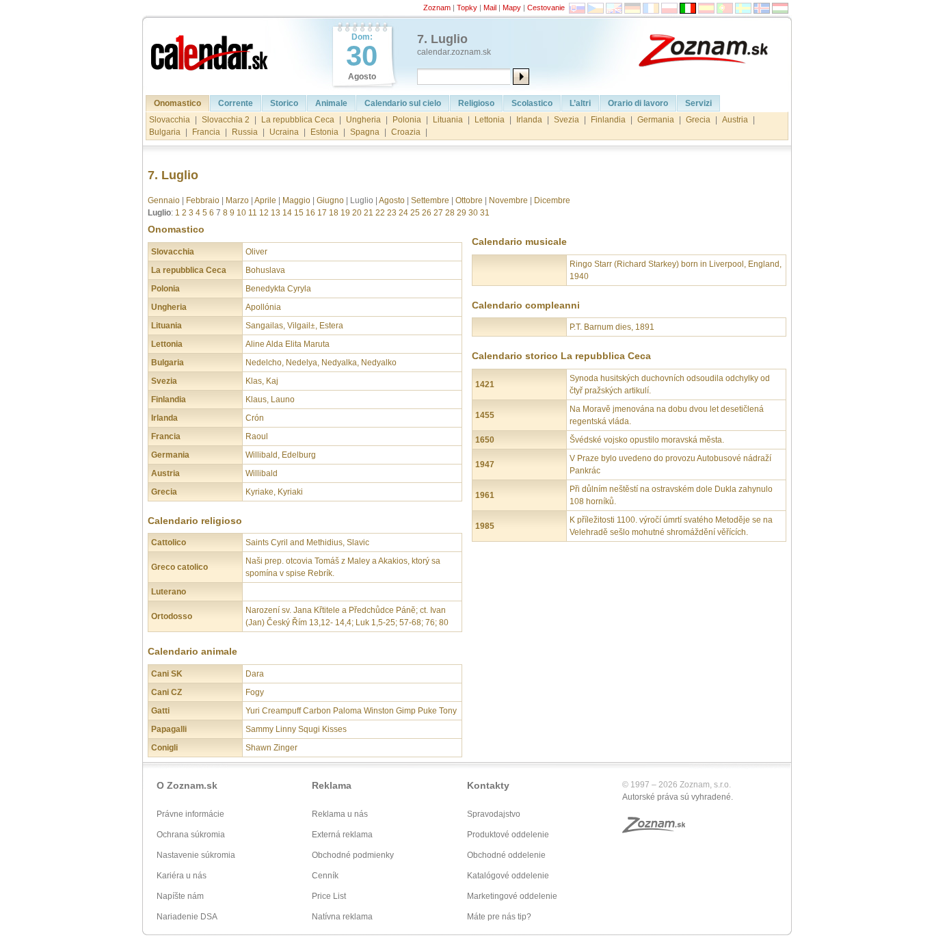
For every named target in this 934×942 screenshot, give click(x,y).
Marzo (237, 200)
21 (368, 213)
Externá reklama (342, 834)
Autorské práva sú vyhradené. (677, 797)
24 (403, 213)
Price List (329, 896)
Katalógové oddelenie (508, 875)
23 (392, 213)
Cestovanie (546, 7)
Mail (489, 7)
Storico (284, 103)
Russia (245, 132)
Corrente (235, 103)
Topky (467, 7)
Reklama (331, 785)
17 (322, 213)
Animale (331, 103)
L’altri (580, 103)
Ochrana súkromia (191, 834)
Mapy (512, 7)
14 (287, 213)
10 (241, 213)
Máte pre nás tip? (499, 916)
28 (450, 213)
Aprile (265, 200)
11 (252, 213)
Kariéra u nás (181, 875)
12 (264, 213)
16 (310, 213)
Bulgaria (165, 132)
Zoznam (437, 7)
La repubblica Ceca (297, 120)
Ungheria (363, 120)
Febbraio (202, 200)
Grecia (698, 120)
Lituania (448, 120)
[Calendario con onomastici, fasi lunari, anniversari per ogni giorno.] (210, 49)
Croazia (406, 132)
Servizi (698, 103)
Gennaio (164, 200)
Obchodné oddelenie (506, 855)
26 (426, 213)
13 (275, 213)
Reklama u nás (340, 814)
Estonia (324, 132)
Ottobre (469, 200)
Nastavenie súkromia (196, 855)
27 (438, 213)
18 (333, 213)
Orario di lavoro (638, 103)
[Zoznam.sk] (713, 49)
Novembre (508, 200)
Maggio (296, 200)
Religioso (476, 103)
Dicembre (552, 200)
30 (473, 213)
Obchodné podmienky (353, 855)
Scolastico (531, 103)
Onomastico (177, 103)
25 (415, 213)
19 (345, 213)
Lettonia (490, 120)
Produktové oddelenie (508, 834)
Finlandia (608, 120)
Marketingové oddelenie (512, 896)
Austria (735, 120)
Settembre (430, 200)
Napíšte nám (180, 896)
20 (357, 213)
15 (299, 213)
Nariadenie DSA (187, 916)
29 (461, 213)
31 (485, 213)
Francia (206, 132)
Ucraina (284, 132)
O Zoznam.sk (187, 785)
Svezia (566, 120)
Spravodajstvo (493, 814)
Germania (655, 120)
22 (380, 213)
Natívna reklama (342, 916)
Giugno (330, 200)
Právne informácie (190, 814)
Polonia (406, 120)
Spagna (364, 132)
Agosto (392, 200)
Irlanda (529, 120)
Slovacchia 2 (226, 120)
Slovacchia (169, 120)
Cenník (325, 875)
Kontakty (488, 785)
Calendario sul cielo (402, 103)
